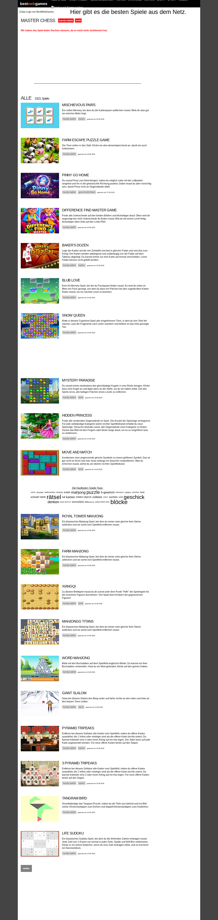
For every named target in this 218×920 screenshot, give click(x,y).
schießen (135, 492)
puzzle (93, 492)
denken (53, 502)
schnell (35, 497)
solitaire (97, 497)
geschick (134, 497)
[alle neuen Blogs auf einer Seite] (67, 7)
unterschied (100, 502)
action (33, 492)
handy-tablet (66, 20)
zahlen (128, 492)
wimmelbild (78, 502)
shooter (40, 492)
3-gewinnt (107, 492)
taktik (43, 497)
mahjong (78, 492)
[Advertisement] (177, 62)
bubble (67, 492)
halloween (119, 492)
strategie (59, 492)
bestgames (33, 3)
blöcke (119, 502)
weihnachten (49, 492)
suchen (113, 497)
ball (63, 497)
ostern (105, 497)
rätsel (54, 497)
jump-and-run (65, 502)
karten (70, 497)
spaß (120, 497)
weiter (26, 868)
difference (89, 502)
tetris (108, 502)
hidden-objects (84, 497)
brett (78, 20)
